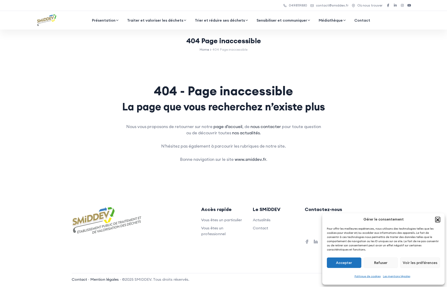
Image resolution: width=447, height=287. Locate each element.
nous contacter (266, 126)
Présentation (103, 20)
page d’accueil (227, 126)
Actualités (262, 220)
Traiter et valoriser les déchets (155, 20)
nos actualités (246, 132)
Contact (362, 20)
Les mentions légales (396, 276)
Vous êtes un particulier (221, 220)
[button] (437, 219)
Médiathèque (331, 20)
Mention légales (104, 279)
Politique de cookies (368, 276)
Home (204, 49)
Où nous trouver (370, 5)
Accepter (344, 263)
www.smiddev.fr (250, 159)
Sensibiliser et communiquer (282, 20)
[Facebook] (307, 241)
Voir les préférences (420, 263)
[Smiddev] (47, 20)
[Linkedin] (316, 241)
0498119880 (298, 5)
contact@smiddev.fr (332, 5)
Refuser (380, 263)
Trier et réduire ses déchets (220, 20)
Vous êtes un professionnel (213, 231)
